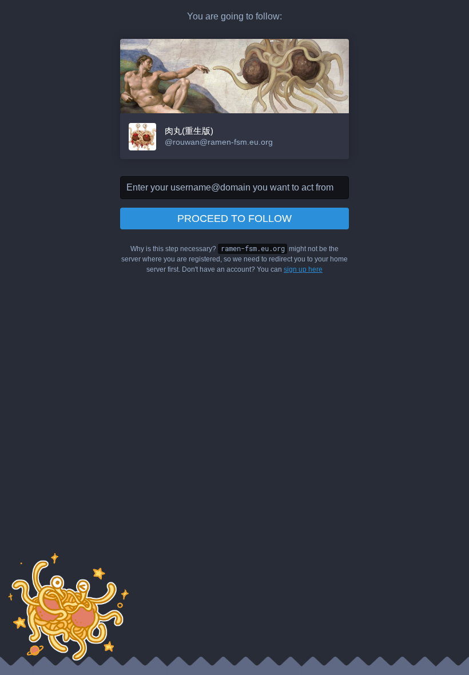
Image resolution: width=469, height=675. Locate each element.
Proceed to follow (234, 218)
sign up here (303, 269)
